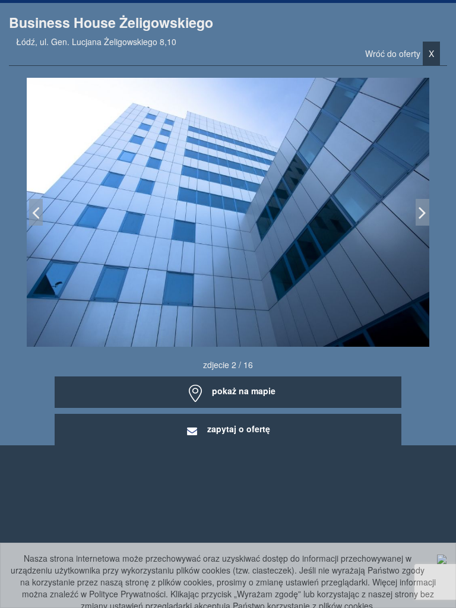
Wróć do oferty (399, 53)
